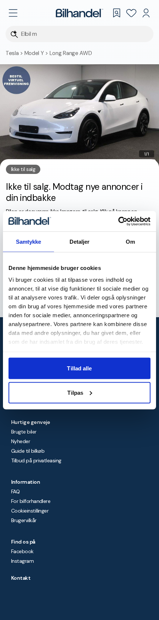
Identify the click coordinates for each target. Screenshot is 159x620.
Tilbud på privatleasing (36, 460)
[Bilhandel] (79, 12)
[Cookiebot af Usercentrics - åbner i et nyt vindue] (118, 221)
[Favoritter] (131, 13)
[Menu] (13, 13)
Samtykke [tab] (28, 242)
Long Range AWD (71, 53)
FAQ (15, 491)
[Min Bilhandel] (146, 13)
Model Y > (37, 53)
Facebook (22, 551)
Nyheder (20, 441)
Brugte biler (24, 431)
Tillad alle (79, 368)
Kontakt (20, 578)
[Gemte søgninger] (116, 13)
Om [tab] (130, 242)
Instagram (22, 561)
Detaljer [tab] (80, 242)
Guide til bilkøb (27, 451)
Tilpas (75, 392)
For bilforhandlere (30, 501)
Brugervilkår (24, 520)
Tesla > (15, 53)
